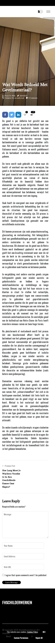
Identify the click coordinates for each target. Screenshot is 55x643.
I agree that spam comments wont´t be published (25, 575)
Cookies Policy (32, 631)
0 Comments (33, 98)
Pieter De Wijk (10, 95)
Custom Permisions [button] (21, 637)
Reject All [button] (39, 637)
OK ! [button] (44, 631)
